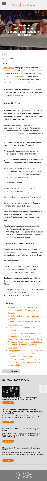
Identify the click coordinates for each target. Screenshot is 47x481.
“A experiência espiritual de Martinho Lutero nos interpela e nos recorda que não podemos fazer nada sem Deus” (25, 353)
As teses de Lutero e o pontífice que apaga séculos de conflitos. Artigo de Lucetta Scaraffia (25, 310)
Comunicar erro (11, 371)
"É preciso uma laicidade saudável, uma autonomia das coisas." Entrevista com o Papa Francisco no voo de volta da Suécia (25, 336)
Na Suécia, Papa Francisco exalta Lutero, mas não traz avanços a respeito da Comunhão (25, 345)
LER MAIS (8, 403)
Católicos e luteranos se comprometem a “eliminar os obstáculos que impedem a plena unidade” (24, 362)
